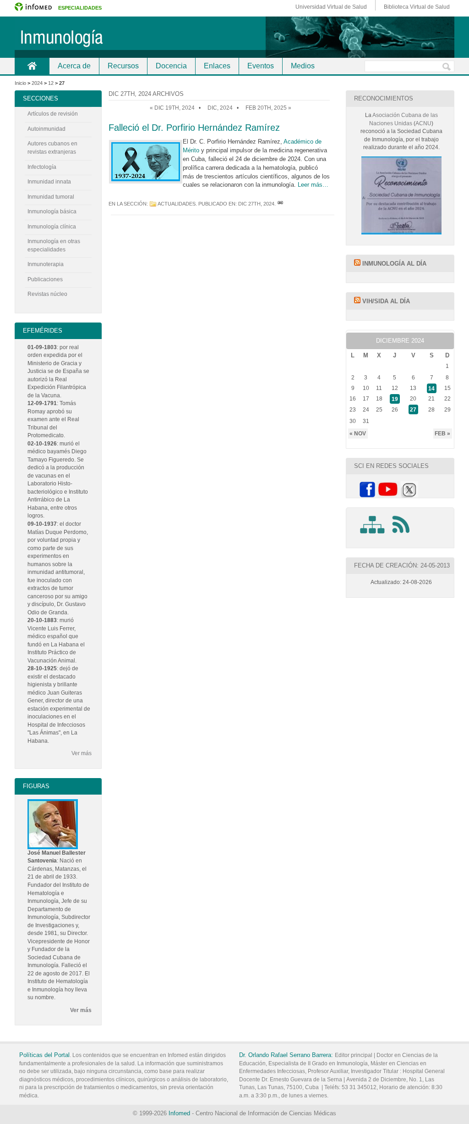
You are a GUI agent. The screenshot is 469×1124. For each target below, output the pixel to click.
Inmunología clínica (51, 226)
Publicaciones (45, 279)
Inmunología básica (51, 211)
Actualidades (177, 203)
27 (413, 409)
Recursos (123, 66)
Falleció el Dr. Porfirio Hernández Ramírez (194, 127)
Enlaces (217, 66)
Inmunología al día (394, 263)
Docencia (171, 66)
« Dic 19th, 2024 (172, 108)
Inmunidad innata (49, 181)
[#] (280, 203)
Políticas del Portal (44, 1055)
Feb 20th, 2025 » (268, 108)
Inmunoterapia (45, 264)
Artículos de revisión (52, 114)
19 (395, 398)
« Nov (357, 433)
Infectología (41, 167)
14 (431, 388)
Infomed (179, 1113)
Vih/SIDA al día (386, 301)
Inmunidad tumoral (50, 197)
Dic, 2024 (220, 108)
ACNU (423, 123)
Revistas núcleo (47, 294)
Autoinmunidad (46, 129)
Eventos (260, 66)
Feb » (442, 433)
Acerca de (74, 66)
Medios (303, 66)
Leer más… (313, 184)
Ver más (81, 753)
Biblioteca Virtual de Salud (417, 7)
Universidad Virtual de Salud (331, 7)
